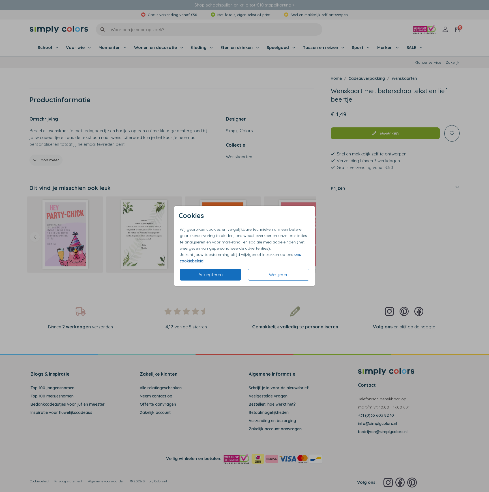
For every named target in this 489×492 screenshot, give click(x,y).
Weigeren (279, 274)
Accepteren (210, 274)
